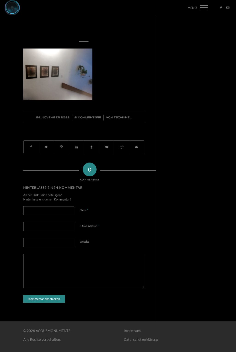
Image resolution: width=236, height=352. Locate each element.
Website (84, 241)
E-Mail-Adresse (89, 226)
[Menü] (202, 7)
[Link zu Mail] (227, 7)
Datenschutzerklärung (141, 339)
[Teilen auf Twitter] (46, 147)
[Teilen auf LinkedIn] (76, 147)
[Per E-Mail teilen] (136, 147)
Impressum (132, 331)
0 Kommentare (87, 117)
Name (84, 210)
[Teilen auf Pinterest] (61, 147)
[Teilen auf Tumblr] (91, 147)
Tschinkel (123, 117)
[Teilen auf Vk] (106, 147)
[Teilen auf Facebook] (31, 147)
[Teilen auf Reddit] (121, 147)
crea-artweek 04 (84, 30)
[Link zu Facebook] (221, 7)
